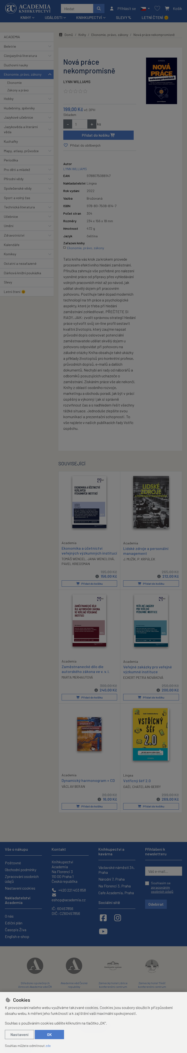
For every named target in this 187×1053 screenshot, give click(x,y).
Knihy (82, 35)
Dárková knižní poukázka (22, 273)
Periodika (11, 160)
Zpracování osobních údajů (22, 879)
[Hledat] (98, 8)
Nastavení (19, 1034)
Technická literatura (19, 207)
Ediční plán (13, 922)
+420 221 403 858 (71, 890)
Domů (69, 35)
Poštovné (13, 862)
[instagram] (117, 917)
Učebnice (11, 216)
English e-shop (17, 936)
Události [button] (53, 17)
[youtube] (103, 931)
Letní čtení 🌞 (155, 17)
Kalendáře (11, 245)
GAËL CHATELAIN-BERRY (142, 787)
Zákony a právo (18, 90)
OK (49, 1034)
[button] (145, 8)
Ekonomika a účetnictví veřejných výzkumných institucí (89, 550)
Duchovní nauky (16, 65)
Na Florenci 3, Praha (114, 886)
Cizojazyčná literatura (20, 55)
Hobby (9, 99)
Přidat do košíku (96, 135)
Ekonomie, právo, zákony (23, 74)
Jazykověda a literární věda (21, 129)
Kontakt (59, 849)
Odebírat (156, 904)
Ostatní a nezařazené (20, 263)
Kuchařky (11, 141)
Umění (8, 226)
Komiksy (10, 254)
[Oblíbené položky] (157, 8)
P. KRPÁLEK (146, 559)
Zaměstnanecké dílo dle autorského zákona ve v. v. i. (86, 668)
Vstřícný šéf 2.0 (137, 780)
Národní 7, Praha (111, 879)
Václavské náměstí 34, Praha (116, 870)
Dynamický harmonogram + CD (88, 780)
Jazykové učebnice (18, 117)
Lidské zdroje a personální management (145, 550)
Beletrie (10, 46)
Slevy (8, 282)
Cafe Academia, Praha (116, 892)
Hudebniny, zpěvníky (19, 108)
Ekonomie (14, 83)
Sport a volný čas (17, 198)
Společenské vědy (18, 188)
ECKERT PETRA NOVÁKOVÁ (143, 677)
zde (48, 1046)
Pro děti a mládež (17, 170)
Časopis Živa (15, 929)
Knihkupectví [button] (89, 17)
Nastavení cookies (20, 888)
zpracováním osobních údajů (162, 889)
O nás (9, 916)
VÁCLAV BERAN (73, 786)
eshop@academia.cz (69, 899)
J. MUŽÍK (129, 559)
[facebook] (103, 917)
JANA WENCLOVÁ (100, 559)
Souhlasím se (162, 887)
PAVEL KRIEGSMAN (76, 564)
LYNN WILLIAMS (77, 81)
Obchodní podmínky (20, 869)
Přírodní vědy (14, 179)
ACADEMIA (12, 37)
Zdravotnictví (14, 235)
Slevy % (123, 17)
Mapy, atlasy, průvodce (21, 151)
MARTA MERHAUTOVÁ (77, 677)
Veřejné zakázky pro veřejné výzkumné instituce (147, 669)
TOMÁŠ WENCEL (74, 559)
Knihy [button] (25, 17)
